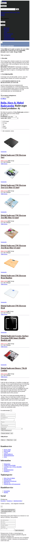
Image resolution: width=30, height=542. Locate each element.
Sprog (14, 12)
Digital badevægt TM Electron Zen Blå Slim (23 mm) (13, 216)
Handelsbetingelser (8, 469)
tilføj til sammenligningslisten (8, 509)
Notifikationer (7, 36)
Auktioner (6, 31)
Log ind (3, 21)
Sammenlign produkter (6, 511)
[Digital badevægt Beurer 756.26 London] (11, 363)
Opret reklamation (19, 530)
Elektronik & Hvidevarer (10, 481)
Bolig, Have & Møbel (12, 102)
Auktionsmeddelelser (9, 38)
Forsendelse (7, 491)
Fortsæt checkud (5, 433)
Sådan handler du (8, 454)
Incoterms (3, 501)
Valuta (18, 12)
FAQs (5, 457)
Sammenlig (3, 151)
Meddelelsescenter (8, 33)
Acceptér (3, 97)
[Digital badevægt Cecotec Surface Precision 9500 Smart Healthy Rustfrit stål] (11, 331)
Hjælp (11, 12)
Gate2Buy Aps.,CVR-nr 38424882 (13, 467)
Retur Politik (7, 451)
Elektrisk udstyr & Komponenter (12, 484)
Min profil (6, 29)
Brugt (4, 126)
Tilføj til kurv (9, 440)
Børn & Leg (7, 482)
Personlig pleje (7, 479)
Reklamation (7, 464)
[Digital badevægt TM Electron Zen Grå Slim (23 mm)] (11, 180)
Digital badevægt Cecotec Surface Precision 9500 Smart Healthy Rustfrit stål (14, 338)
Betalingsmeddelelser (9, 39)
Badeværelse (7, 105)
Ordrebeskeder (7, 35)
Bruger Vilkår (7, 449)
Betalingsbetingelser (9, 455)
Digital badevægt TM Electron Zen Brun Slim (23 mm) (13, 246)
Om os (5, 468)
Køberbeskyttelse (5, 12)
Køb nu (3, 440)
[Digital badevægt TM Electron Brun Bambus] (11, 271)
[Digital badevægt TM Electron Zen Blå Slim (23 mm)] (11, 210)
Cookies (6, 452)
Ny (3, 124)
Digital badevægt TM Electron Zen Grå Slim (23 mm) (13, 186)
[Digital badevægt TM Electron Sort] (11, 150)
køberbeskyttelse (18, 501)
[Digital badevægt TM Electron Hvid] (11, 301)
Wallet (5, 32)
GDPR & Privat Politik (10, 465)
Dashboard (6, 28)
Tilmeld (3, 25)
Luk (8, 97)
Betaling (6, 492)
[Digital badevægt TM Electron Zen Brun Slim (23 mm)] (11, 241)
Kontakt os (6, 471)
